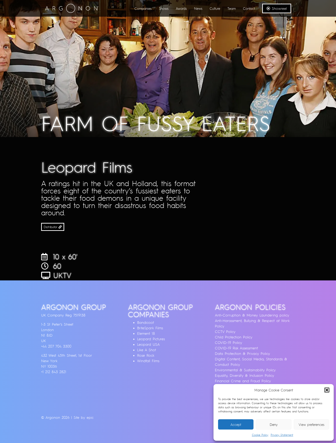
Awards (181, 8)
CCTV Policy (225, 331)
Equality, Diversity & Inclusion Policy (244, 375)
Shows (163, 8)
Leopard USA (148, 344)
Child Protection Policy (233, 337)
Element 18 (146, 333)
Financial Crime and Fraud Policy (243, 381)
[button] (327, 390)
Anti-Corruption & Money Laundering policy (252, 315)
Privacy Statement (282, 435)
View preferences (311, 424)
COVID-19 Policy (228, 342)
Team (231, 8)
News (198, 8)
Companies (143, 8)
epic (90, 417)
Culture (215, 8)
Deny (274, 424)
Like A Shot (146, 350)
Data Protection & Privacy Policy (242, 353)
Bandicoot (145, 322)
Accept (235, 424)
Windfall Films (148, 361)
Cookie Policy (260, 435)
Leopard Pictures (151, 339)
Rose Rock (145, 355)
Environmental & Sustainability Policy (245, 370)
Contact (249, 8)
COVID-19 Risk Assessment (236, 348)
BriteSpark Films (150, 328)
